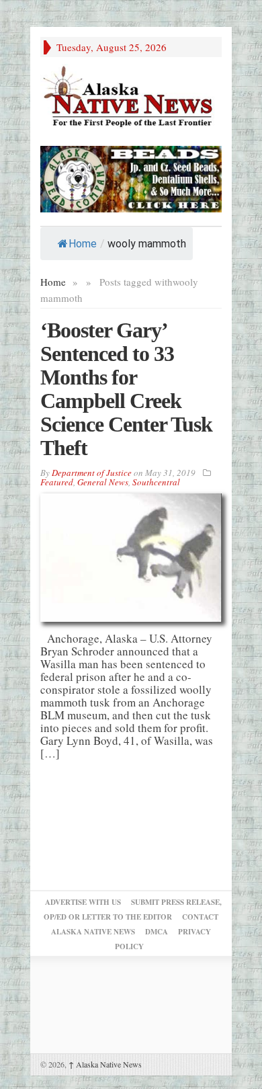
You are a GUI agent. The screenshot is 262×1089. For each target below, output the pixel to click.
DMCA (156, 931)
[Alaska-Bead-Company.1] (131, 177)
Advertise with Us (83, 902)
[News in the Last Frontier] (131, 98)
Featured (56, 482)
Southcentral (156, 482)
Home (83, 243)
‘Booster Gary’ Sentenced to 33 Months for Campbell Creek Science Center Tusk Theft (126, 389)
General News (102, 482)
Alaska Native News (105, 1064)
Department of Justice (92, 473)
